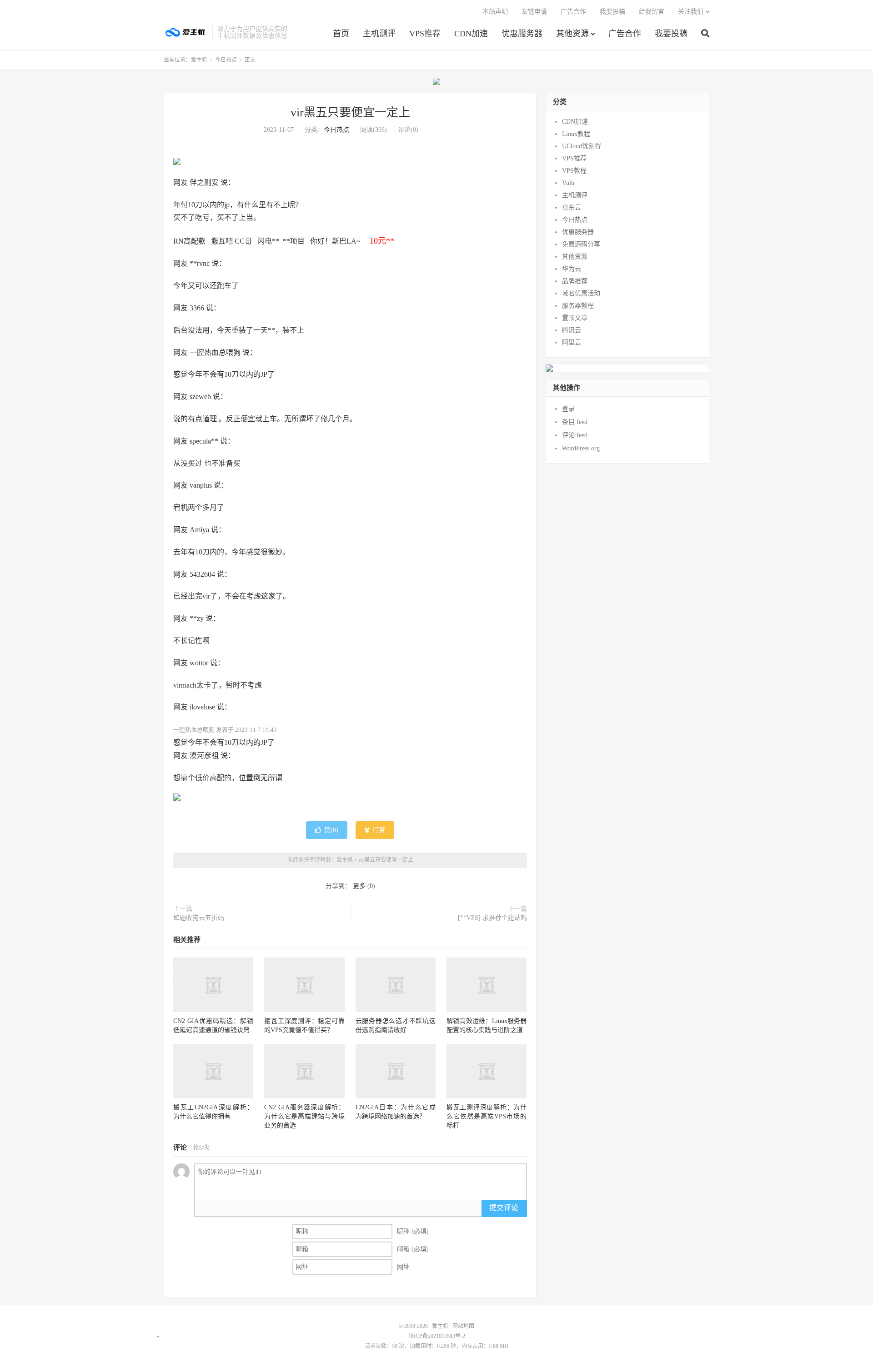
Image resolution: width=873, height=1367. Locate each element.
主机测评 (379, 33)
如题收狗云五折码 (198, 917)
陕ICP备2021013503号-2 (436, 1336)
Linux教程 (576, 133)
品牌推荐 (574, 281)
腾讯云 (571, 330)
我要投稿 (671, 33)
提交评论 (503, 1208)
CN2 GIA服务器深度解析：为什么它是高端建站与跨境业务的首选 (304, 1116)
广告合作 (624, 33)
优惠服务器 (522, 33)
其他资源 (572, 33)
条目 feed (574, 422)
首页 (341, 33)
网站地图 (463, 1326)
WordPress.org (581, 448)
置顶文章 (574, 317)
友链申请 (534, 11)
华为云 (571, 268)
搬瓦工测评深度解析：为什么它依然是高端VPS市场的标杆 (487, 1116)
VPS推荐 (425, 33)
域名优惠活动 (581, 293)
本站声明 (495, 11)
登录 (568, 408)
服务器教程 (578, 305)
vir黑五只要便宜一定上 (350, 112)
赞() (331, 830)
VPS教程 (574, 170)
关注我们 (690, 11)
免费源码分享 (581, 244)
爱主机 (185, 32)
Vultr (568, 183)
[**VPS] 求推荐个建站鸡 (492, 917)
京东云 (571, 207)
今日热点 (226, 60)
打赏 (378, 830)
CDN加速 (471, 33)
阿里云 (571, 342)
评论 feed (574, 435)
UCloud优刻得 (581, 146)
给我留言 (651, 11)
